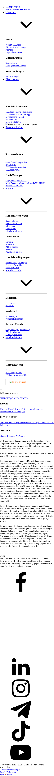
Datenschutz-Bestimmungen (12, 411)
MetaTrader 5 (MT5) (28, 422)
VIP (18, 436)
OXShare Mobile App (9, 422)
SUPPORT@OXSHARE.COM (14, 398)
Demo (22, 436)
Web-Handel (43, 422)
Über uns (4, 409)
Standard (4, 436)
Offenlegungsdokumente (32, 409)
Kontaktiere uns (15, 409)
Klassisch (12, 436)
